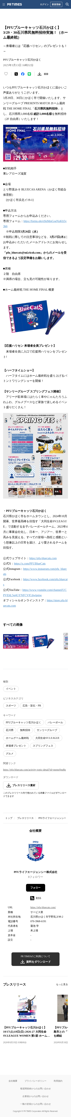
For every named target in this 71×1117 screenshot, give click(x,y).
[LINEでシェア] (29, 74)
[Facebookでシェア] (23, 74)
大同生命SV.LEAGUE (47, 738)
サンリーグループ (47, 730)
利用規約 (58, 1080)
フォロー (35, 887)
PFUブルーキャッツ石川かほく (23, 722)
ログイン (44, 4)
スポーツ (11, 705)
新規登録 (56, 4)
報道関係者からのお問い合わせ (35, 1088)
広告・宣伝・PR (32, 705)
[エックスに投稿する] (16, 74)
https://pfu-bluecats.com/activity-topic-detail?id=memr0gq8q (34, 769)
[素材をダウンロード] (39, 74)
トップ (8, 818)
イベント (11, 688)
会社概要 (13, 1080)
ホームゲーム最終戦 (17, 738)
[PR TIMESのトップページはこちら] (14, 4)
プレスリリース (25, 818)
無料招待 (25, 730)
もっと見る (62, 984)
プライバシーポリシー (35, 1080)
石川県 (9, 730)
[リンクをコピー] (46, 74)
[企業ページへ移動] (35, 852)
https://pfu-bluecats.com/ (43, 907)
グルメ (9, 753)
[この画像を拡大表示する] (16, 641)
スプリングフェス (43, 745)
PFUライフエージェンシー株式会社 (35, 872)
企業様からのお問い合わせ (35, 1096)
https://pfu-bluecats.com (43, 558)
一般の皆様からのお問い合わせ (35, 1103)
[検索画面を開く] (67, 4)
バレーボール (55, 722)
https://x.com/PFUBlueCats (30, 563)
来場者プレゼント (16, 745)
